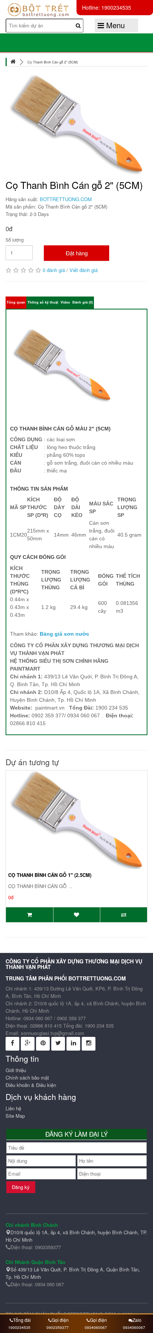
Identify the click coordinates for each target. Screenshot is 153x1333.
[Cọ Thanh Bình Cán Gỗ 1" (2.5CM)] (76, 818)
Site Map (15, 1115)
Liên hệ (13, 1108)
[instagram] (88, 1044)
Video (65, 302)
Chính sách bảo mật (27, 1077)
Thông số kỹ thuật (42, 302)
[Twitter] (58, 1044)
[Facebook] (12, 1044)
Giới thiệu (16, 1070)
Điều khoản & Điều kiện (31, 1084)
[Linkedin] (73, 1044)
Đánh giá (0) (82, 302)
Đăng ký (21, 1186)
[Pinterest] (43, 1044)
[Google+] (28, 1044)
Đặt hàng (77, 253)
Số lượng (15, 239)
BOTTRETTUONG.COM (66, 199)
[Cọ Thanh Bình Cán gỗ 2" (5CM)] (76, 124)
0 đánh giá (54, 270)
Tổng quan (16, 302)
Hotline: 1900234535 (106, 7)
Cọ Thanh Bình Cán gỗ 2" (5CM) (52, 62)
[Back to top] (138, 1279)
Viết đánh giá (83, 270)
